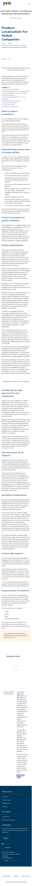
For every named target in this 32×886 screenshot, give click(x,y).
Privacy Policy (6, 876)
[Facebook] (2, 647)
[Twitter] (5, 647)
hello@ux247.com (10, 637)
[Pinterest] (7, 647)
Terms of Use (26, 876)
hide (9, 87)
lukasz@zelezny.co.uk (16, 860)
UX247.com (20, 698)
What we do (24, 6)
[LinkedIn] (12, 647)
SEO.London (6, 850)
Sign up (6, 838)
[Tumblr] (9, 647)
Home (16, 6)
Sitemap (16, 876)
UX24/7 (5, 595)
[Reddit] (14, 647)
